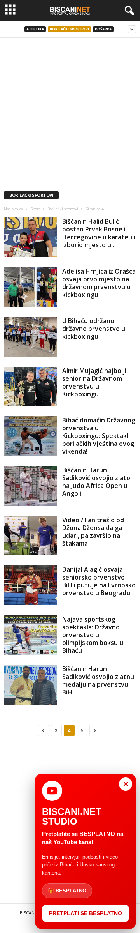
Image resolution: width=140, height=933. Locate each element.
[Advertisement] (70, 112)
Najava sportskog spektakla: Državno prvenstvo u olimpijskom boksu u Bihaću (92, 635)
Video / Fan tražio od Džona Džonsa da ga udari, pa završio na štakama (93, 532)
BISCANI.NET (32, 912)
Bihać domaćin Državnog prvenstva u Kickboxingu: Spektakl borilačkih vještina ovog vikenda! (98, 436)
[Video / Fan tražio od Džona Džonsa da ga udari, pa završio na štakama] (30, 536)
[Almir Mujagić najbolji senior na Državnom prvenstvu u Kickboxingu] (30, 386)
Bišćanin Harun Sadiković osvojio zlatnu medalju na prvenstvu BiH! (98, 680)
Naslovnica (13, 209)
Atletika (35, 29)
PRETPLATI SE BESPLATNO (85, 913)
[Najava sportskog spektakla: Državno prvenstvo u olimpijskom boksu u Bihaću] (30, 635)
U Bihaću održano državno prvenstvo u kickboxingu (93, 328)
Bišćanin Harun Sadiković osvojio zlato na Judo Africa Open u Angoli (96, 482)
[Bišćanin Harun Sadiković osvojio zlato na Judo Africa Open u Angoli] (30, 486)
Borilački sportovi (69, 29)
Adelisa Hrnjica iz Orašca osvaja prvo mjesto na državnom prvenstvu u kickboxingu (99, 283)
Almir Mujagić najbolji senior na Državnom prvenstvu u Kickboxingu (94, 382)
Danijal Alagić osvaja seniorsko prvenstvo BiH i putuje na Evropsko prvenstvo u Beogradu (99, 581)
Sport (35, 209)
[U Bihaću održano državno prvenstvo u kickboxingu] (30, 337)
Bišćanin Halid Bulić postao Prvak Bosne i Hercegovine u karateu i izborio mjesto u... (98, 233)
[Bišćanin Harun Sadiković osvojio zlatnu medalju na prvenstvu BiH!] (30, 685)
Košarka (103, 29)
